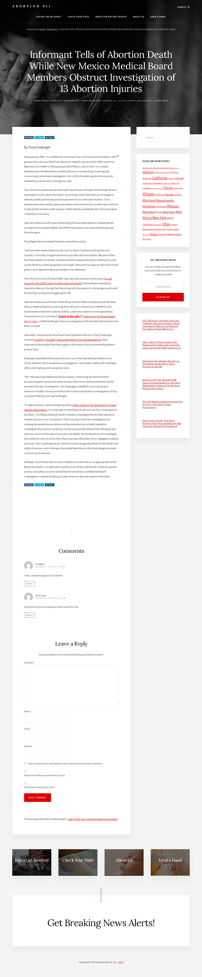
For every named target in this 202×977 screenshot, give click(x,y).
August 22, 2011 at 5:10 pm (50, 567)
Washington (174, 234)
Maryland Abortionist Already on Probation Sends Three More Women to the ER (160, 364)
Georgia (176, 188)
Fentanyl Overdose (157, 188)
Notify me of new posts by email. (39, 787)
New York (159, 218)
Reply (29, 584)
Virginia (162, 234)
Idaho (181, 188)
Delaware (157, 183)
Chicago (170, 179)
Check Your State (77, 860)
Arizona (175, 172)
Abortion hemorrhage (161, 168)
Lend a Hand (170, 860)
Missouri (173, 206)
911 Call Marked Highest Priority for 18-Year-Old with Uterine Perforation (162, 404)
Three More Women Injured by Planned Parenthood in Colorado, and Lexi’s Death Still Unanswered (161, 345)
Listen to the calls (69, 316)
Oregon (174, 225)
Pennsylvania (148, 229)
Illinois (148, 194)
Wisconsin (146, 239)
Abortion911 (42, 101)
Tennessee (145, 235)
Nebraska (148, 211)
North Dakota (157, 225)
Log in (120, 962)
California (159, 178)
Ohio (166, 224)
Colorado (179, 178)
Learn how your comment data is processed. (93, 819)
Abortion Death (147, 168)
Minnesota (161, 206)
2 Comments (160, 101)
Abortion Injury (174, 168)
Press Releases (91, 101)
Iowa (163, 195)
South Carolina (173, 229)
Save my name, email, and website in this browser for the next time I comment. (65, 763)
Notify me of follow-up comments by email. (44, 775)
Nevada (158, 212)
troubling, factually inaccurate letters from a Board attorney (68, 339)
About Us (124, 860)
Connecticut (147, 183)
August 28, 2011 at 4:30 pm (50, 598)
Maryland (149, 200)
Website (28, 746)
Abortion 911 (32, 6)
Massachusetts (165, 200)
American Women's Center (162, 172)
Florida (168, 187)
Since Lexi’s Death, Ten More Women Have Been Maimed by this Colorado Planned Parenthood (161, 423)
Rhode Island (161, 229)
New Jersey (169, 211)
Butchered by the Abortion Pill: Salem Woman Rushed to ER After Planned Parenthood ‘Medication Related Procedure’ (161, 384)
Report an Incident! (32, 860)
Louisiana (178, 195)
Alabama (147, 172)
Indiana (157, 195)
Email (27, 729)
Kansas (169, 194)
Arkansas (147, 178)
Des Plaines (166, 183)
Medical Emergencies (65, 101)
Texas (153, 234)
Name (27, 711)
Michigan (149, 206)
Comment (29, 663)
